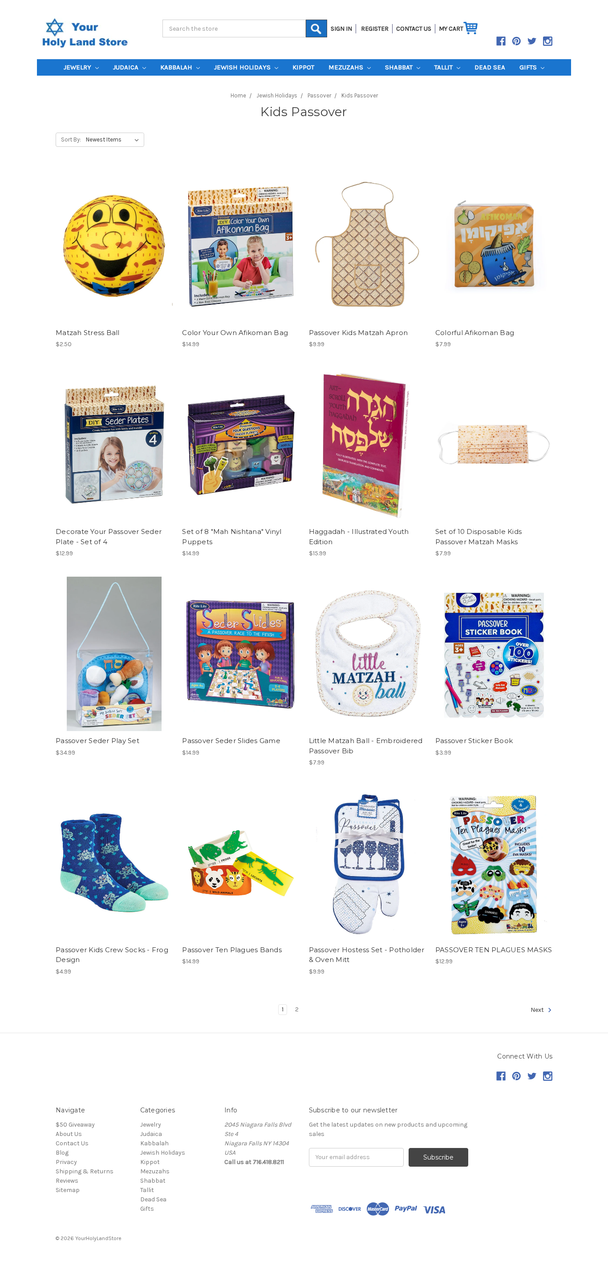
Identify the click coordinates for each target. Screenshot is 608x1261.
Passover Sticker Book (474, 740)
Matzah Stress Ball (88, 332)
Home (238, 95)
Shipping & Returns (84, 1171)
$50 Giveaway (75, 1124)
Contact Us (72, 1143)
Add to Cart (114, 245)
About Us (69, 1134)
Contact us (413, 28)
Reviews (67, 1180)
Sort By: (71, 139)
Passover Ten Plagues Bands (232, 950)
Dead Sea (489, 67)
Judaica (126, 67)
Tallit (444, 67)
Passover (319, 95)
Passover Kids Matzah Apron (358, 332)
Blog (62, 1152)
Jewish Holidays (243, 67)
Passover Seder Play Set (97, 740)
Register (375, 28)
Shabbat (399, 67)
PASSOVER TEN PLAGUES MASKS (493, 950)
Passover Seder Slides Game (231, 740)
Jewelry (78, 67)
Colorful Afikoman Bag (474, 332)
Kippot (303, 67)
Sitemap (68, 1190)
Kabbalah (177, 67)
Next (538, 1010)
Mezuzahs (346, 67)
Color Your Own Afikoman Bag (235, 332)
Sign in (341, 28)
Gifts (529, 67)
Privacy (66, 1162)
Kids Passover (359, 95)
